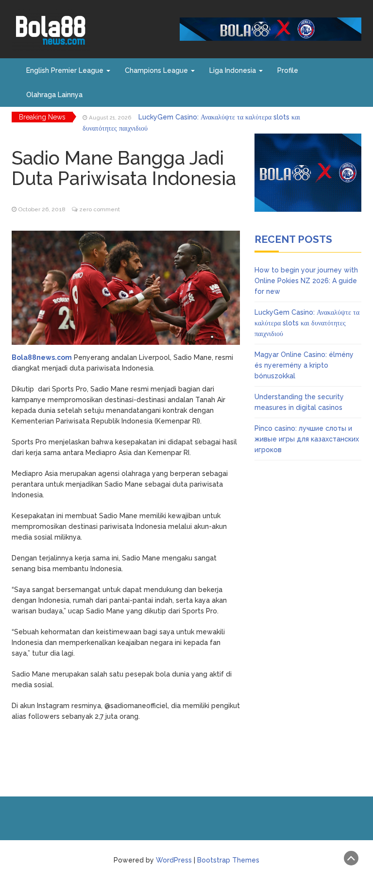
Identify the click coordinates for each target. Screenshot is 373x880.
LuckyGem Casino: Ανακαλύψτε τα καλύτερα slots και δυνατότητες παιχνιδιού (306, 323)
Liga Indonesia (233, 70)
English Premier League (65, 70)
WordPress (174, 860)
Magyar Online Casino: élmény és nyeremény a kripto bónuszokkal (304, 365)
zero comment (99, 209)
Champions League (157, 70)
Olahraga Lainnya (54, 95)
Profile (287, 70)
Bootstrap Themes (228, 860)
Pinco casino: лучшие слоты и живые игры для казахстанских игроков (306, 439)
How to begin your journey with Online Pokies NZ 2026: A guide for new (306, 280)
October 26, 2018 (42, 209)
